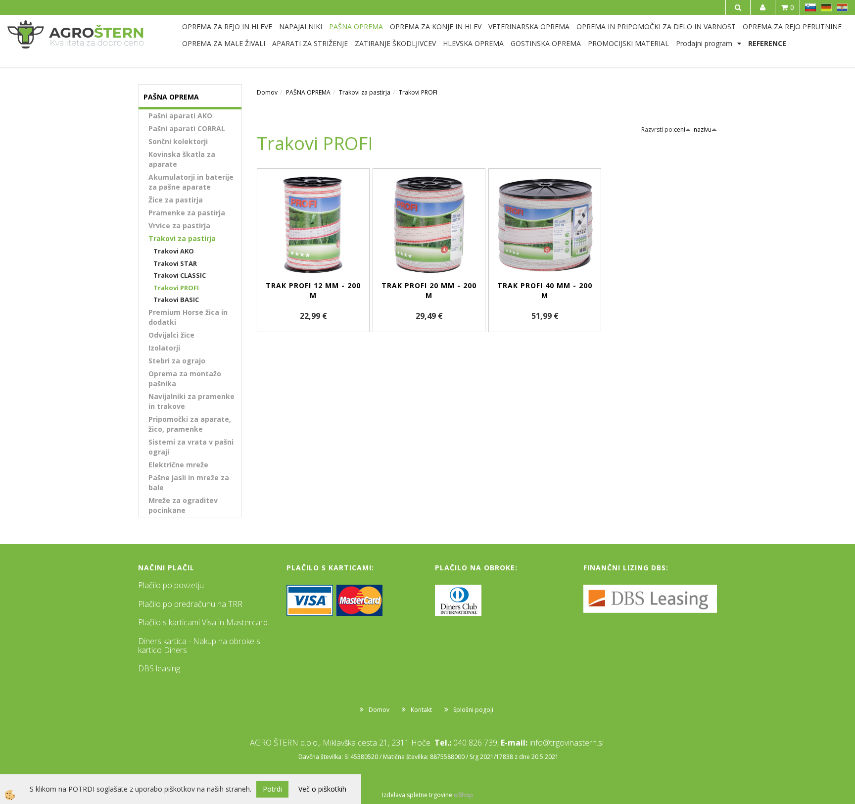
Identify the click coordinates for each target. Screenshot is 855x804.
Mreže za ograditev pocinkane (183, 505)
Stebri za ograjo (176, 360)
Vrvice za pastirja (179, 225)
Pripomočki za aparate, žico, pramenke (189, 424)
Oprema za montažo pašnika (184, 378)
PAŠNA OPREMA (356, 26)
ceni (679, 129)
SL (810, 7)
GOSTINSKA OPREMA (546, 43)
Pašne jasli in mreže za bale (188, 482)
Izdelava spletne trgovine (417, 795)
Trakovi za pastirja (182, 238)
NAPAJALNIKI (300, 26)
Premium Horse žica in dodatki (188, 317)
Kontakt (421, 709)
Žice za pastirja (175, 199)
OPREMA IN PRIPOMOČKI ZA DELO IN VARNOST (656, 26)
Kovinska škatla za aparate (181, 159)
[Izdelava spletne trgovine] (463, 795)
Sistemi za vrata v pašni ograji (191, 446)
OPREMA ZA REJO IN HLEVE (227, 26)
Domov (267, 92)
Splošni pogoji (473, 709)
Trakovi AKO (173, 251)
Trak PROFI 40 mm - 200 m (544, 290)
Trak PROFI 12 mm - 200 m (313, 290)
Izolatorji (164, 347)
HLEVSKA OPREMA (473, 43)
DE (826, 7)
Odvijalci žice (171, 335)
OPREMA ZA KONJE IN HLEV (435, 26)
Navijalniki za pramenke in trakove (191, 401)
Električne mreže (178, 464)
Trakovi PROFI (176, 287)
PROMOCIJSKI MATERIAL (628, 43)
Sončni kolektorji (178, 141)
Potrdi (272, 789)
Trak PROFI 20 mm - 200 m (428, 290)
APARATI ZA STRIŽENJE (310, 43)
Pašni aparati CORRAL (186, 128)
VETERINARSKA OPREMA (529, 26)
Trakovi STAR (175, 263)
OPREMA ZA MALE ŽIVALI (223, 43)
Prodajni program (704, 43)
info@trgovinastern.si (566, 742)
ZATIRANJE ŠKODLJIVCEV (395, 43)
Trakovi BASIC (176, 299)
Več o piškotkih (322, 789)
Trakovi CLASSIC (179, 275)
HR (842, 7)
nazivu (703, 129)
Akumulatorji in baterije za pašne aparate (191, 182)
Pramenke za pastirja (186, 212)
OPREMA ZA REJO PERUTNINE (792, 26)
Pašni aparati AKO (180, 115)
